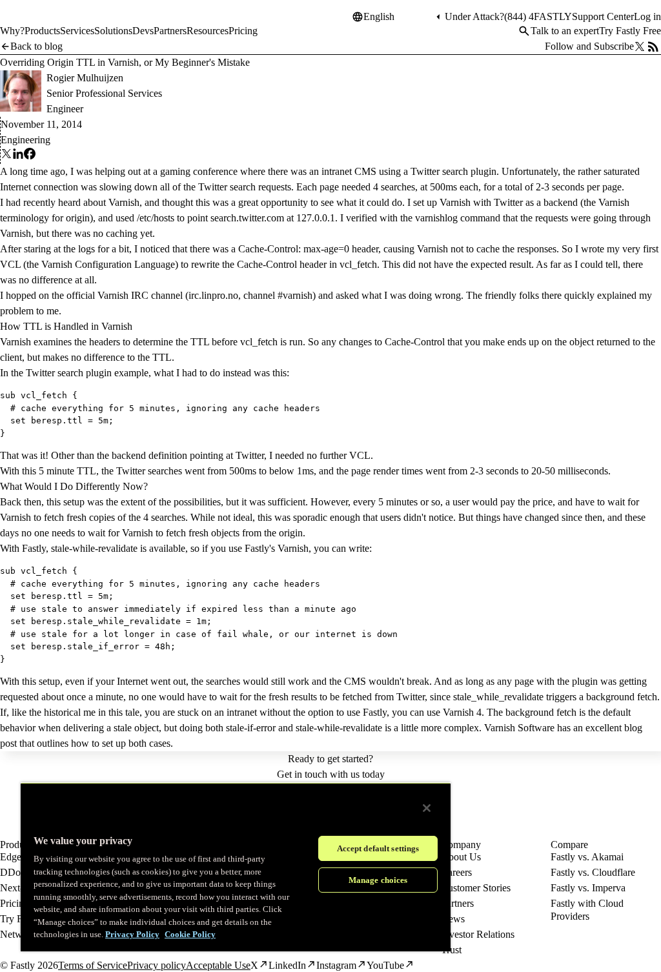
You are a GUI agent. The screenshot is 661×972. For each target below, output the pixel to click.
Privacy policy (156, 965)
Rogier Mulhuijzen (84, 77)
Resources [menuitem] (208, 30)
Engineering (25, 139)
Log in (647, 16)
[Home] (33, 22)
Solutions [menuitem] (113, 30)
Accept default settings (378, 848)
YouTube (385, 965)
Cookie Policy (190, 934)
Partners (457, 903)
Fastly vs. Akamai (587, 856)
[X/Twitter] (640, 46)
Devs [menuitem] (143, 30)
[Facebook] (30, 156)
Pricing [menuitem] (243, 30)
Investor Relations (477, 934)
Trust (451, 949)
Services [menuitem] (77, 30)
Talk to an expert (565, 30)
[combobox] (398, 16)
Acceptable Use (218, 965)
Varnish (123, 202)
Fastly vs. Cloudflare (593, 872)
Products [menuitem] (42, 30)
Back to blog (36, 46)
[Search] (524, 31)
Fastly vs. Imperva (588, 887)
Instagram (336, 965)
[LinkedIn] (18, 156)
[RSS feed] (653, 46)
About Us (461, 856)
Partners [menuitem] (170, 30)
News (453, 918)
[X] (6, 156)
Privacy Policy (132, 934)
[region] (236, 866)
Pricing (14, 903)
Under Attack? (474, 16)
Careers (456, 872)
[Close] (426, 808)
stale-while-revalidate (94, 548)
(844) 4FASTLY (538, 16)
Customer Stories (476, 887)
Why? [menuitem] (12, 30)
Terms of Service (92, 965)
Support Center (603, 16)
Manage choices (378, 880)
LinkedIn (287, 965)
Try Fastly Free (630, 30)
